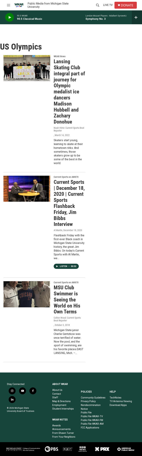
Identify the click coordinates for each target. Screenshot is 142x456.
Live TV (108, 5)
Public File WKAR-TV (92, 416)
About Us (57, 390)
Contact (56, 393)
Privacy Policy (88, 401)
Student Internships (63, 408)
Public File (86, 412)
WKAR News (59, 56)
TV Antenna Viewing (121, 401)
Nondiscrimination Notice (91, 407)
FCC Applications (90, 427)
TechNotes (115, 397)
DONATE (127, 5)
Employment (59, 405)
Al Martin (58, 230)
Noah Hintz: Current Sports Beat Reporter (69, 129)
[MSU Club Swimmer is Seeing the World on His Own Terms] (26, 294)
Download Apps (118, 405)
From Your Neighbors (63, 436)
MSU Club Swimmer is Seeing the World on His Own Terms (67, 299)
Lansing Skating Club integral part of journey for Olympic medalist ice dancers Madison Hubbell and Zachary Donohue (69, 91)
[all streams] (137, 17)
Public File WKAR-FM (92, 420)
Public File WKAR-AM (92, 423)
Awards (56, 425)
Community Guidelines (93, 397)
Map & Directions (61, 401)
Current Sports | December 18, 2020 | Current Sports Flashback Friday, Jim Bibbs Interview (69, 203)
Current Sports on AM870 (66, 177)
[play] (9, 17)
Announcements (61, 429)
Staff (55, 397)
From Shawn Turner (63, 433)
